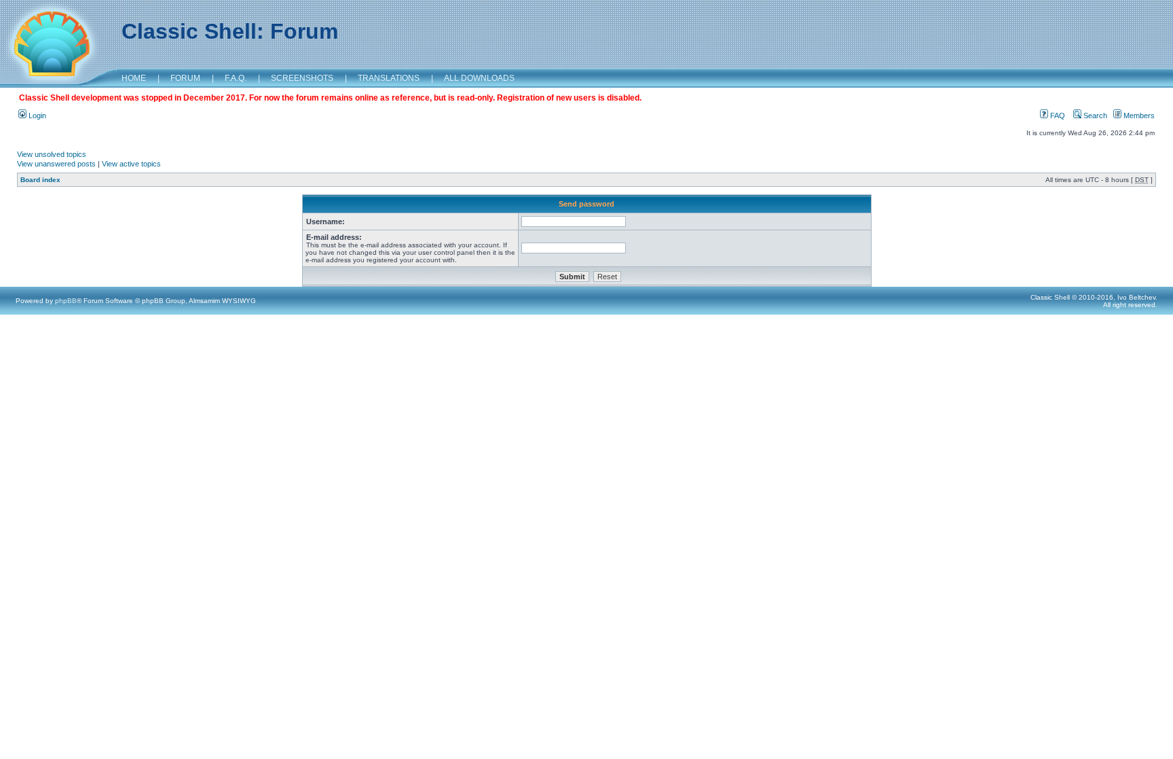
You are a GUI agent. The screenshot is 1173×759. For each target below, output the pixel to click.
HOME (134, 78)
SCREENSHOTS (302, 78)
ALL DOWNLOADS (479, 78)
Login (36, 115)
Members (1138, 115)
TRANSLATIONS (389, 78)
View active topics (131, 164)
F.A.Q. (235, 78)
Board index (40, 179)
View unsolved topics (51, 154)
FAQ (1056, 115)
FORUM (185, 78)
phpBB (66, 300)
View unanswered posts (56, 164)
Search (1094, 115)
